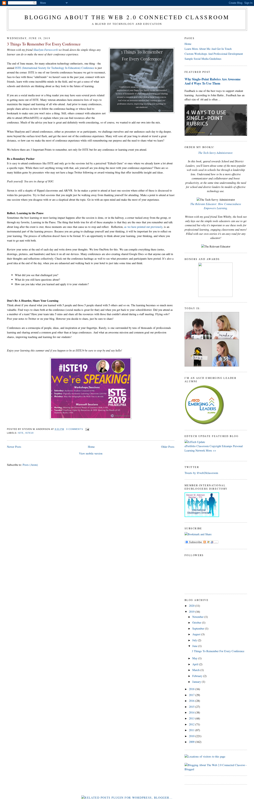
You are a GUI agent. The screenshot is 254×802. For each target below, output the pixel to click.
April (195, 664)
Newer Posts (14, 447)
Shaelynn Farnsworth (45, 50)
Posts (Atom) (30, 465)
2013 (192, 718)
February (197, 676)
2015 (192, 707)
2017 (192, 695)
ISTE (20, 433)
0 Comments (74, 429)
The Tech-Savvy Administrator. (215, 153)
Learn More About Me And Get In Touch (208, 49)
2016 (192, 701)
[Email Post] (87, 429)
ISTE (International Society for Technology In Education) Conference (54, 68)
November (198, 617)
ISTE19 (29, 433)
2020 (192, 606)
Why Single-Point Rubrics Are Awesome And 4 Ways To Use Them (213, 81)
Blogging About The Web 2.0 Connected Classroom (127, 17)
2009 (192, 742)
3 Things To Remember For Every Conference (44, 44)
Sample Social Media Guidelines (203, 59)
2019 (192, 611)
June (195, 646)
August (196, 634)
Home (91, 447)
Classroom (202, 446)
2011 (192, 730)
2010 (192, 736)
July (195, 640)
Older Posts (167, 447)
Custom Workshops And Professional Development (214, 54)
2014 (192, 712)
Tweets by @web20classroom (201, 473)
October (197, 622)
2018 (192, 689)
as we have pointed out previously (143, 227)
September (198, 628)
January (197, 682)
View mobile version (90, 453)
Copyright (215, 446)
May (195, 658)
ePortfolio (190, 446)
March (196, 670)
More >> (211, 450)
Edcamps (227, 446)
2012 (192, 724)
